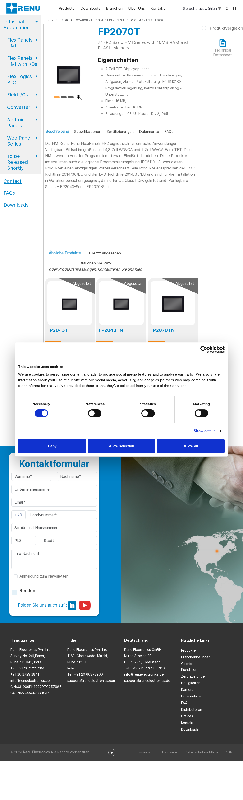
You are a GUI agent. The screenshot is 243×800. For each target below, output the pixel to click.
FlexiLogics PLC (19, 79)
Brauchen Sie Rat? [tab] (95, 266)
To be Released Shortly (17, 162)
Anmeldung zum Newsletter (43, 576)
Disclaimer (170, 752)
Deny (52, 446)
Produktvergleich (226, 28)
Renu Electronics (36, 752)
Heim (46, 20)
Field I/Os (17, 95)
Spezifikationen (87, 131)
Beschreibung (57, 131)
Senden (27, 590)
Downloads (90, 8)
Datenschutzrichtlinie (202, 752)
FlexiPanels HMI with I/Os (22, 61)
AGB (228, 752)
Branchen (114, 8)
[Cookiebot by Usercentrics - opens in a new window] (204, 349)
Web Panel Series (19, 141)
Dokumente (149, 131)
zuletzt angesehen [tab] (104, 253)
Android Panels (16, 122)
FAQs (169, 131)
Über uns (136, 8)
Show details (204, 431)
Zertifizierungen (120, 131)
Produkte (67, 8)
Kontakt (158, 8)
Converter (18, 107)
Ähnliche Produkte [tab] (65, 252)
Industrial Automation (16, 24)
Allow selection (121, 446)
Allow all (191, 446)
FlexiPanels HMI (19, 43)
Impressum (147, 752)
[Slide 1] (57, 97)
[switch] (94, 413)
